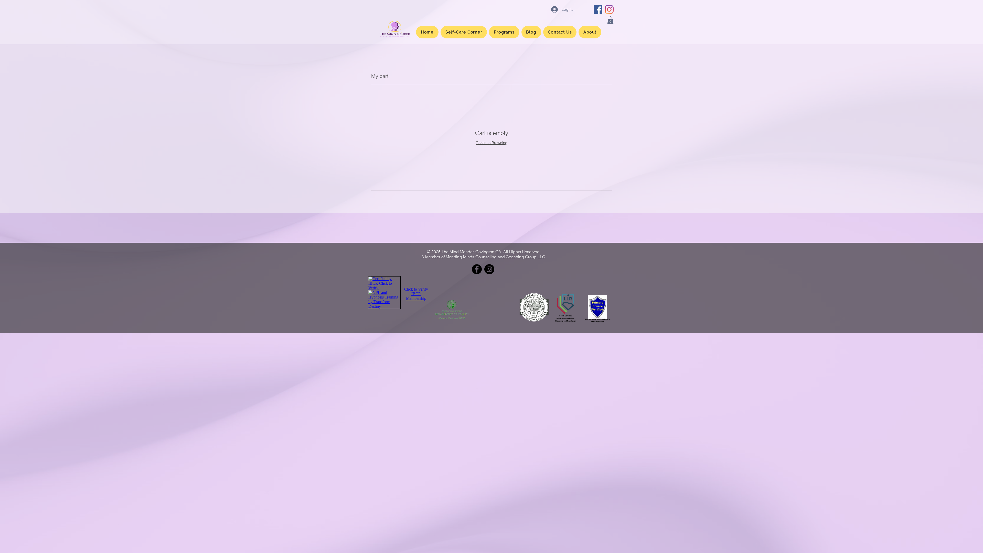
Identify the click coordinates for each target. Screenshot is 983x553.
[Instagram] (609, 9)
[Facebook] (598, 9)
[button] (610, 20)
